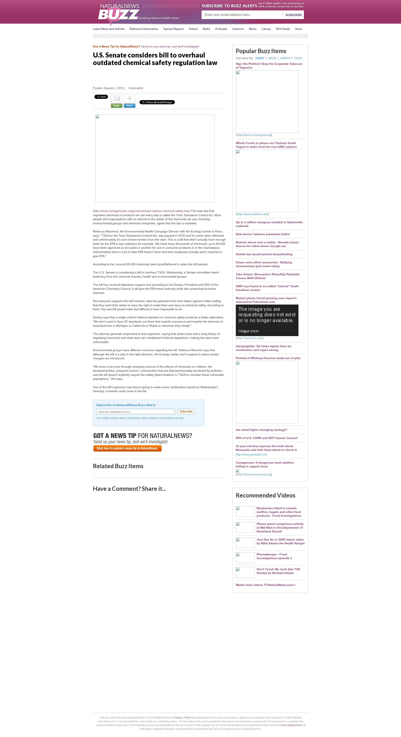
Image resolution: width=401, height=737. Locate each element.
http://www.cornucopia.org (254, 134)
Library (266, 29)
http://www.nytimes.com (252, 214)
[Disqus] (159, 550)
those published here (291, 725)
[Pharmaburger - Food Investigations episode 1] (245, 562)
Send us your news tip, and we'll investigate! (170, 46)
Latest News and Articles (109, 29)
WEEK (272, 58)
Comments (136, 88)
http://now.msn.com (250, 338)
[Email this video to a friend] (116, 106)
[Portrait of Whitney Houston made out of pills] (267, 422)
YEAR (298, 58)
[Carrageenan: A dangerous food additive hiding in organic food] (237, 471)
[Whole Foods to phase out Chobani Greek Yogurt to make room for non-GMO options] (267, 211)
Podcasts (221, 29)
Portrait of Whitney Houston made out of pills (268, 358)
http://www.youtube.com (251, 454)
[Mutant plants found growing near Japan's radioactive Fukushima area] (267, 335)
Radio (206, 29)
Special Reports (173, 29)
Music (253, 29)
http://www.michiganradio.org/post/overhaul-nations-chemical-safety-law (141, 211)
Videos (193, 29)
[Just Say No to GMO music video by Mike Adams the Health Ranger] (245, 547)
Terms (187, 717)
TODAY (259, 58)
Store (298, 29)
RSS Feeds (283, 29)
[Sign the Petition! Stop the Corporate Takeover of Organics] (267, 132)
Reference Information (144, 29)
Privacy (178, 717)
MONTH (285, 58)
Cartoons (238, 29)
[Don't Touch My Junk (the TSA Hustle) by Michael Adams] (245, 576)
